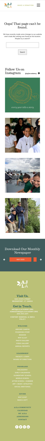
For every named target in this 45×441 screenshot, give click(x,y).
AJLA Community (22, 407)
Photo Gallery (22, 340)
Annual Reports (22, 346)
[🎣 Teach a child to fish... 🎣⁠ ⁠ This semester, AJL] (22, 215)
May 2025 (20, 259)
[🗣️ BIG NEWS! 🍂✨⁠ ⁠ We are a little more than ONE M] (22, 95)
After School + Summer (22, 381)
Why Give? (22, 397)
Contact (22, 419)
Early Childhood (22, 373)
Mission (22, 335)
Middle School (22, 378)
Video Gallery (22, 343)
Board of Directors (22, 359)
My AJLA (22, 413)
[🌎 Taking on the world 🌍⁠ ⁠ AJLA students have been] (22, 175)
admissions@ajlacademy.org (24, 312)
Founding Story (22, 332)
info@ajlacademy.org (22, 309)
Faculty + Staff (22, 357)
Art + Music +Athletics (22, 384)
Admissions (22, 416)
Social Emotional (23, 387)
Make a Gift (22, 400)
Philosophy (22, 370)
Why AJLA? (22, 338)
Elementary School (22, 375)
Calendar (22, 410)
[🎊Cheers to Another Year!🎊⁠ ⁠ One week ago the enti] (22, 135)
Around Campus (23, 329)
